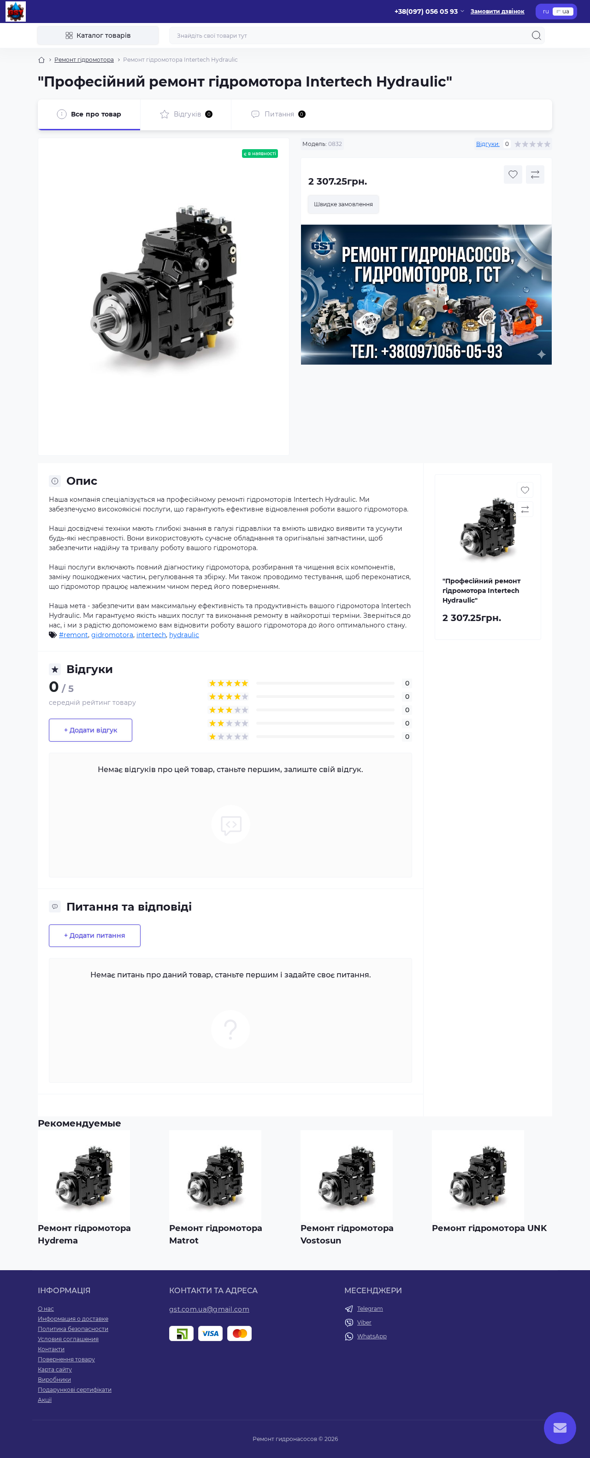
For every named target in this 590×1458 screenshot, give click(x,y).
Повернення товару (66, 1359)
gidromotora (112, 635)
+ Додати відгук (90, 730)
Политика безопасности (73, 1328)
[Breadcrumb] (41, 60)
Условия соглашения (68, 1339)
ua (565, 11)
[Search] (536, 35)
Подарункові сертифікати (75, 1389)
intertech (151, 635)
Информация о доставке (73, 1318)
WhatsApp (372, 1336)
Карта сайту (55, 1369)
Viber (364, 1322)
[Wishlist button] (513, 174)
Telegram (370, 1308)
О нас (46, 1308)
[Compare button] (535, 174)
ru (546, 11)
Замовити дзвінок (498, 11)
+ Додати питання (94, 935)
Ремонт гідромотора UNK (489, 1228)
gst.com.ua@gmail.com (209, 1309)
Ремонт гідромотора (84, 59)
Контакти (51, 1349)
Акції (45, 1399)
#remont (73, 635)
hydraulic (184, 635)
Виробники (54, 1379)
